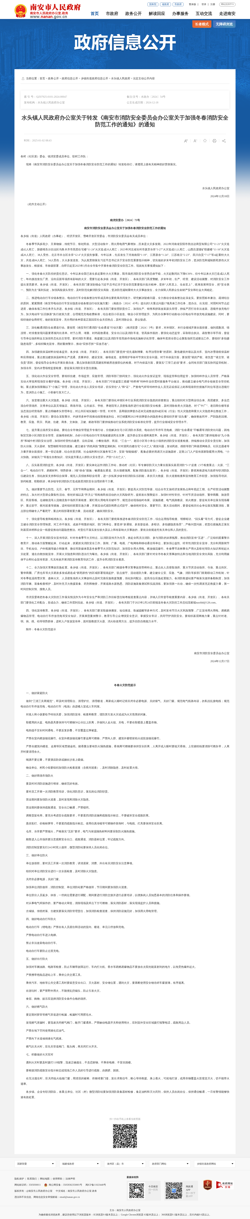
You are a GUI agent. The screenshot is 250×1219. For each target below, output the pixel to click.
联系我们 (32, 1178)
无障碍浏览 (224, 24)
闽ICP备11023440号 (96, 1185)
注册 (212, 4)
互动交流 (204, 13)
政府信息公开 (70, 78)
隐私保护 (19, 1178)
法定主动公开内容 (144, 78)
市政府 (178, 4)
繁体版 (192, 4)
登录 (204, 4)
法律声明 (70, 1178)
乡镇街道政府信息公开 (94, 78)
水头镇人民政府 (120, 78)
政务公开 (133, 13)
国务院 (152, 4)
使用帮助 (57, 1178)
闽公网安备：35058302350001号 (65, 1185)
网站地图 (44, 1178)
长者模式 (202, 24)
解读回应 (157, 13)
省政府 (165, 4)
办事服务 (180, 13)
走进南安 (227, 13)
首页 (95, 13)
